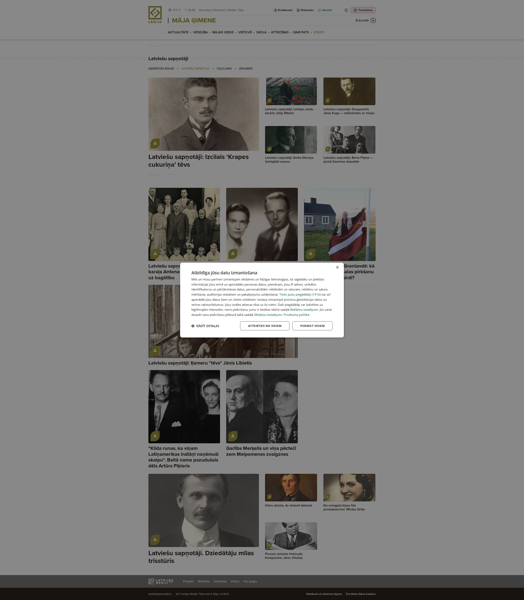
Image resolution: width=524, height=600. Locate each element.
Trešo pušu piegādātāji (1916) (300, 294)
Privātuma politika (296, 315)
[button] (205, 326)
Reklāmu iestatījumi (304, 309)
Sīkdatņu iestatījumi (268, 315)
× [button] (337, 267)
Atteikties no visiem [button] (264, 326)
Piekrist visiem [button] (312, 326)
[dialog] (262, 299)
